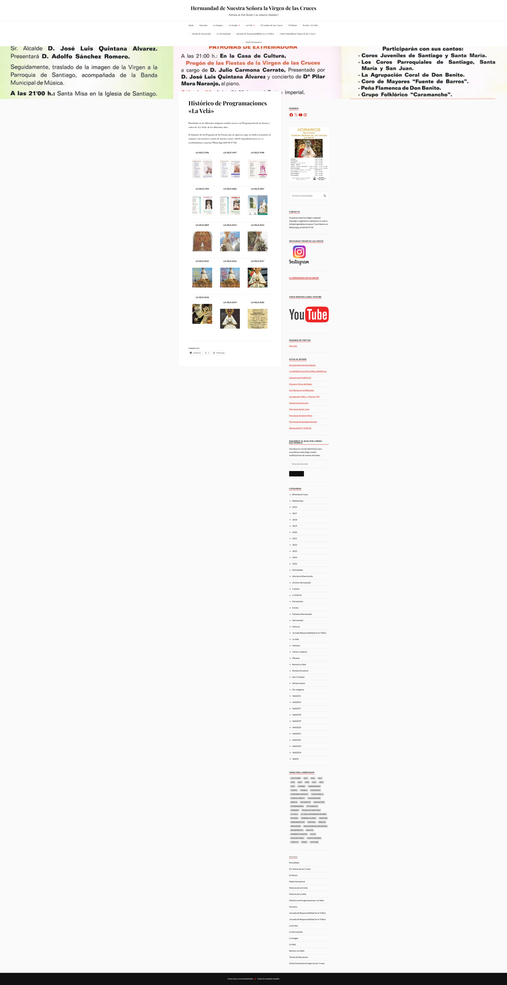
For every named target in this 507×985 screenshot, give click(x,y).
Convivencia (317, 794)
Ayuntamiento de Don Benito (302, 365)
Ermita (295, 607)
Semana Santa (298, 683)
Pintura (311, 822)
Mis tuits (293, 346)
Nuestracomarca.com (298, 403)
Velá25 (295, 758)
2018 (294, 519)
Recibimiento (297, 830)
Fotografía (312, 806)
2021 (294, 538)
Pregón (322, 822)
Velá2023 (296, 746)
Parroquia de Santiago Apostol (303, 421)
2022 (294, 544)
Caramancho (314, 786)
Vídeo (304, 842)
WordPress (247, 979)
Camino (295, 588)
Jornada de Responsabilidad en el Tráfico (255, 33)
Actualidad (294, 862)
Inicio (191, 25)
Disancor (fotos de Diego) (300, 384)
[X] (296, 115)
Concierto (315, 790)
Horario (295, 810)
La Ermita (233, 25)
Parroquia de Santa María (300, 415)
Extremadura (297, 806)
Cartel (294, 790)
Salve (313, 834)
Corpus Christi (298, 798)
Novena (294, 818)
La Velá (249, 25)
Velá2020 (296, 727)
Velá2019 (296, 721)
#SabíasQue (297, 500)
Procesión (296, 826)
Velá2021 (296, 733)
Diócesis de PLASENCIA (300, 377)
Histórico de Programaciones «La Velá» (227, 106)
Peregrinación (297, 822)
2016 (294, 507)
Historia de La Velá (297, 894)
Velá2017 (296, 708)
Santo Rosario (314, 838)
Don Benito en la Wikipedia (301, 390)
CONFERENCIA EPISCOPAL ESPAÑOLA (308, 371)
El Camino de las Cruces (271, 25)
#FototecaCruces (300, 494)
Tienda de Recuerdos (201, 33)
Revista (309, 830)
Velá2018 (296, 714)
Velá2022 (296, 740)
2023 (294, 551)
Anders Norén (272, 979)
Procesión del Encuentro (315, 826)
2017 (294, 513)
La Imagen (218, 25)
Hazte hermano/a (254, 42)
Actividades (297, 570)
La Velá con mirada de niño (313, 814)
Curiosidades (314, 798)
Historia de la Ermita (298, 888)
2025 (294, 563)
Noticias (296, 645)
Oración (323, 818)
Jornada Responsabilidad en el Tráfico (309, 633)
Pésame (295, 658)
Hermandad (297, 620)
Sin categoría (298, 689)
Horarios (203, 25)
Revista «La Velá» (310, 25)
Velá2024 (296, 752)
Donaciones (297, 601)
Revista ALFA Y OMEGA (300, 428)
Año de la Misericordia (302, 576)
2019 (294, 526)
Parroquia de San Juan (299, 409)
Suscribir (297, 474)
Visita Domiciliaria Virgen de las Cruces (297, 33)
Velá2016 (296, 702)
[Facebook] (291, 115)
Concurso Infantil (299, 794)
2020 (294, 532)
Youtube (314, 842)
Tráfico (294, 842)
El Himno (292, 25)
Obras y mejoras (299, 651)
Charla (304, 790)
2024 (294, 557)
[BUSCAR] (325, 196)
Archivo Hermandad (301, 582)
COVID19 (297, 595)
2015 (306, 778)
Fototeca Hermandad (302, 614)
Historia (296, 626)
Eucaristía (306, 802)
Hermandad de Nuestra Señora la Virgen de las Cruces (253, 8)
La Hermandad (224, 33)
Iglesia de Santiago (311, 810)
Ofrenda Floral (308, 818)
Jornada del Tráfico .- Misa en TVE (304, 396)
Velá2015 (296, 696)
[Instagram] (305, 115)
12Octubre (296, 778)
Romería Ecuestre (300, 670)
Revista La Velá (299, 664)
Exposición (319, 802)
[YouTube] (300, 115)
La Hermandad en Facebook (304, 278)
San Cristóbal (298, 677)
